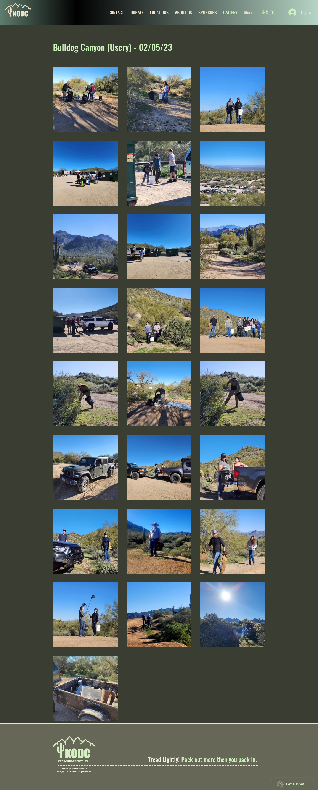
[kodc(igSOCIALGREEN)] (265, 12)
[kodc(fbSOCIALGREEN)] (272, 12)
